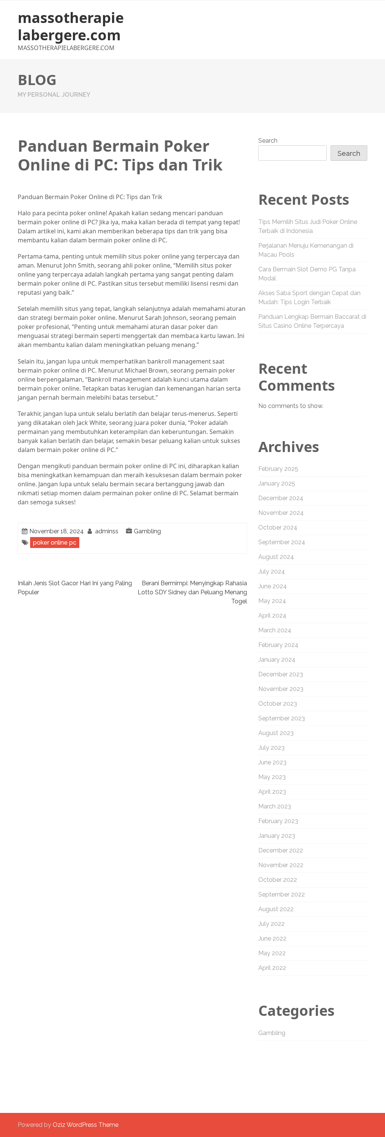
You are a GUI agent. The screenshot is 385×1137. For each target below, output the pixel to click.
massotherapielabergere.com (71, 26)
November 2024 (281, 512)
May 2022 (272, 953)
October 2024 (277, 527)
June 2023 (272, 762)
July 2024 (271, 571)
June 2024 (272, 586)
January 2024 (277, 659)
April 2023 (272, 791)
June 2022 (272, 938)
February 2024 (278, 644)
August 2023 (276, 733)
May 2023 (272, 777)
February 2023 (278, 821)
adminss (106, 531)
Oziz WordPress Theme (85, 1124)
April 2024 (272, 615)
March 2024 (274, 630)
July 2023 (271, 747)
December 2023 (280, 674)
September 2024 (281, 542)
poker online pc (54, 542)
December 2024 (280, 498)
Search (267, 140)
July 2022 (271, 923)
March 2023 (274, 806)
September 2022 (281, 894)
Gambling (147, 531)
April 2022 (272, 967)
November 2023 (280, 689)
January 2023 (276, 835)
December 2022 (280, 850)
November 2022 (280, 865)
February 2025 (278, 468)
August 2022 (276, 909)
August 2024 (276, 556)
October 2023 (277, 703)
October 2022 (277, 879)
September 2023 (281, 718)
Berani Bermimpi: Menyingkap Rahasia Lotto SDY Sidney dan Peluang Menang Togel (192, 592)
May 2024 (272, 600)
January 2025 (276, 483)
